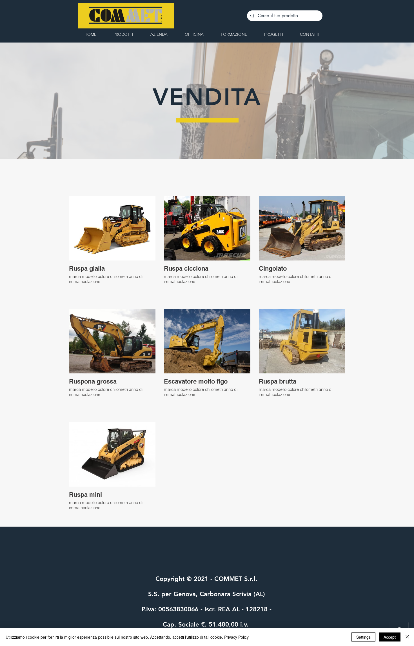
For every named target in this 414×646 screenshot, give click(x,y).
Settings (363, 637)
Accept (390, 637)
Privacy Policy (236, 637)
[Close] (407, 636)
